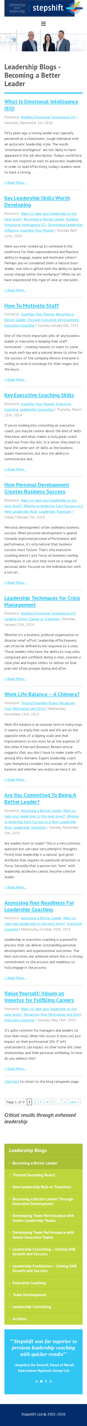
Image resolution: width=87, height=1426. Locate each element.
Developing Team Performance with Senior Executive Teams (43, 1235)
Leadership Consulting (37, 409)
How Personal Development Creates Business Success (36, 488)
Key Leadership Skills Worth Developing (37, 201)
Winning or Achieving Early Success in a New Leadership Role (41, 822)
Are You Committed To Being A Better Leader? (40, 798)
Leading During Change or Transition (32, 618)
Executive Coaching (19, 325)
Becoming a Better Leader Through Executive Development (43, 1201)
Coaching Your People (37, 230)
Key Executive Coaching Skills (39, 395)
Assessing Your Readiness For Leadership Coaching (39, 906)
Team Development (29, 1294)
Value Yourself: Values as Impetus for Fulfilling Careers (39, 997)
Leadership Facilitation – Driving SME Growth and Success (45, 1268)
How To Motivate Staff (31, 305)
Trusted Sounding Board (39, 703)
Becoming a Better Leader (44, 219)
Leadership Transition (55, 511)
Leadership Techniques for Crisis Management (42, 601)
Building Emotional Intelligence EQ (48, 117)
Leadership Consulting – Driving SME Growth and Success (44, 1251)
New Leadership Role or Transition (42, 1186)
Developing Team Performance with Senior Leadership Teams (43, 1218)
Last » (74, 1102)
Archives (20, 1318)
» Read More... (15, 182)
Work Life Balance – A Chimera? (42, 694)
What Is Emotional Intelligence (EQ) (41, 105)
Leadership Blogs (28, 1150)
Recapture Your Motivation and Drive (52, 1014)
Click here (11, 1081)
